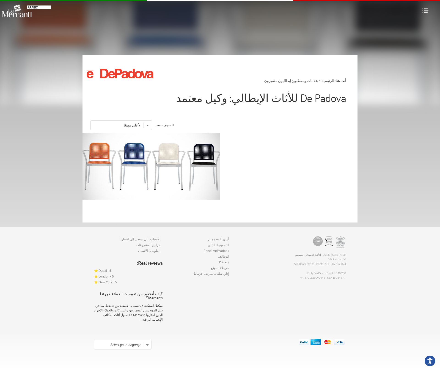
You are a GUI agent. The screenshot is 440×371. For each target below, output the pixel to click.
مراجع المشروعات (148, 245)
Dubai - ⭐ (102, 270)
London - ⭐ (104, 276)
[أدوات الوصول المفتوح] (429, 360)
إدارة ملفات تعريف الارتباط (211, 273)
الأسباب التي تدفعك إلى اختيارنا (140, 239)
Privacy (224, 262)
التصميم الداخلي (218, 245)
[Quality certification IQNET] (318, 242)
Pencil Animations (216, 251)
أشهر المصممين (218, 239)
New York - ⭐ (105, 282)
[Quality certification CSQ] (329, 242)
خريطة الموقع (220, 268)
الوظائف (223, 256)
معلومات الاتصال (149, 251)
